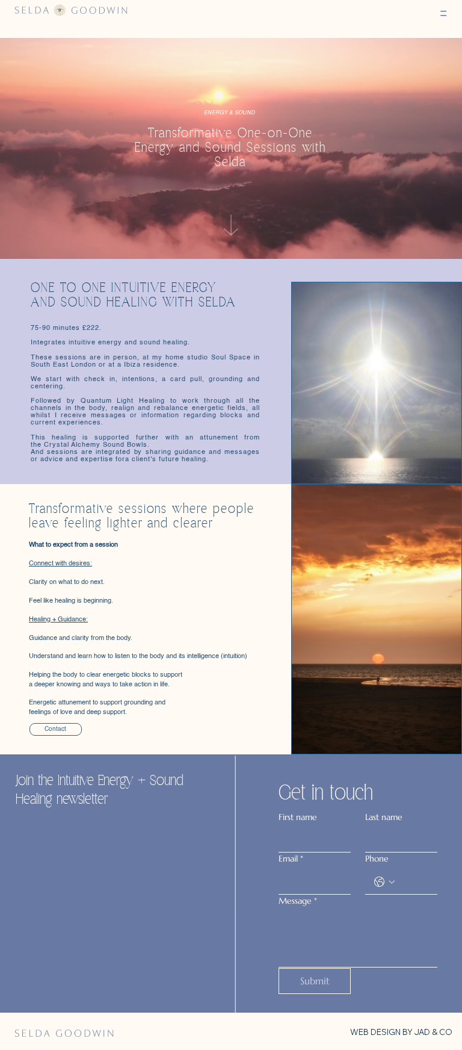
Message (298, 900)
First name (298, 817)
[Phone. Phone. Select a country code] (384, 882)
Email (291, 858)
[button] (443, 13)
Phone (377, 858)
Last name (383, 817)
